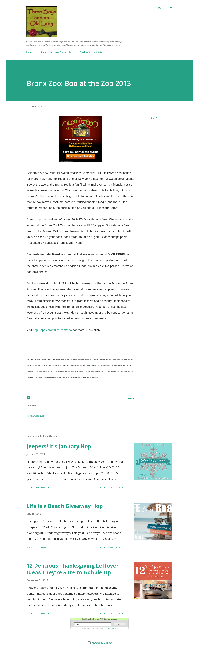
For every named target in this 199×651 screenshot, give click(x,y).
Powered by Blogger (101, 642)
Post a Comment (36, 415)
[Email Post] (28, 398)
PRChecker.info (109, 628)
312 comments (44, 547)
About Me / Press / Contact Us (56, 52)
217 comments (44, 613)
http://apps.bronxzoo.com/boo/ (53, 330)
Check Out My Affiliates (91, 52)
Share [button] (153, 118)
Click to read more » (111, 487)
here (95, 365)
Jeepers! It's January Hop (59, 446)
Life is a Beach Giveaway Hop (65, 505)
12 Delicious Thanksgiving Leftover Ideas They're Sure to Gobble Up (73, 569)
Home (29, 52)
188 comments (44, 487)
